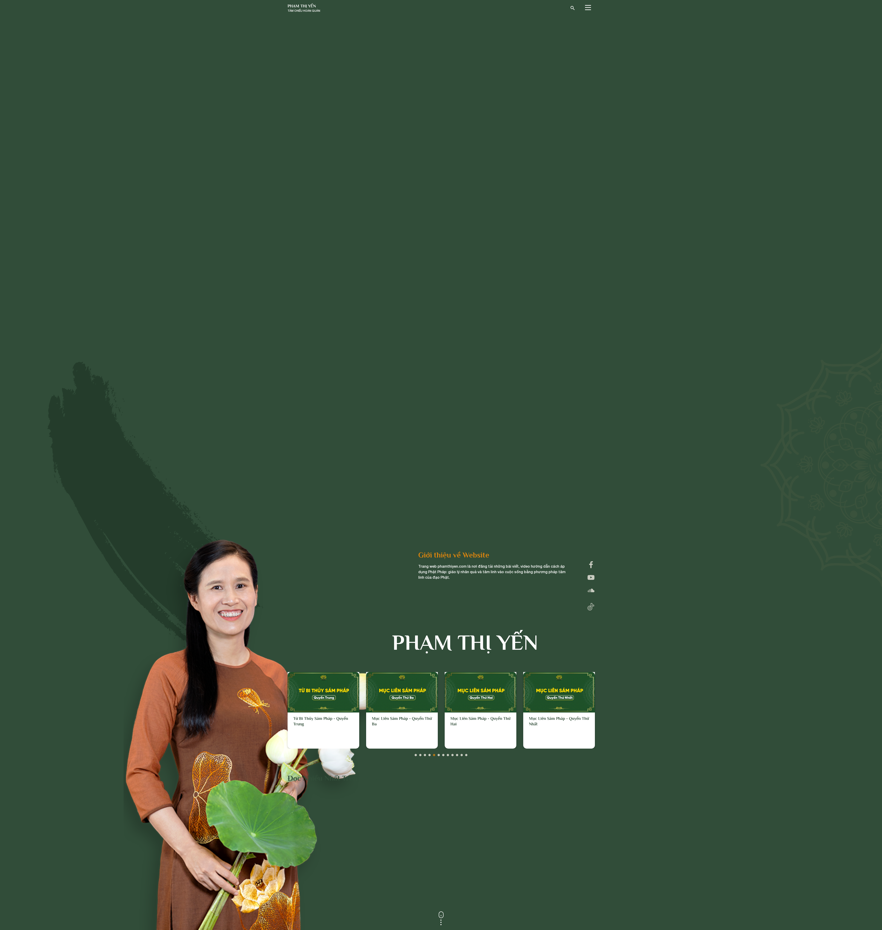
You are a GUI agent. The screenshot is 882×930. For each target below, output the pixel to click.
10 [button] (457, 754)
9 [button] (452, 754)
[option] (323, 710)
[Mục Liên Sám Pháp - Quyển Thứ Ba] (323, 692)
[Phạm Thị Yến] (304, 8)
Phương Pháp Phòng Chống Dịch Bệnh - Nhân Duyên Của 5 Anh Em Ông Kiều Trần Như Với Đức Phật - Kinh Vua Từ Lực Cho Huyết (558, 729)
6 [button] (438, 754)
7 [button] (443, 754)
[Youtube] (591, 577)
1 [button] (415, 754)
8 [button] (448, 754)
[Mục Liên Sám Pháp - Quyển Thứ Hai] (402, 692)
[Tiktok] (590, 606)
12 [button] (466, 754)
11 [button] (461, 754)
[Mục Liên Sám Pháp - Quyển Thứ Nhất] (480, 692)
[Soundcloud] (591, 590)
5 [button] (434, 754)
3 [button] (425, 754)
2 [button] (420, 754)
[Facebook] (591, 564)
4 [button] (429, 754)
